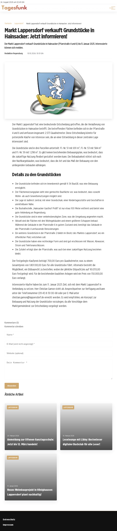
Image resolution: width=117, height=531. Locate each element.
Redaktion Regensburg (14, 53)
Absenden (11, 386)
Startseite (8, 23)
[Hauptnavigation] (111, 8)
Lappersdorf (18, 23)
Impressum (8, 524)
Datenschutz (9, 519)
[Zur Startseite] (14, 10)
